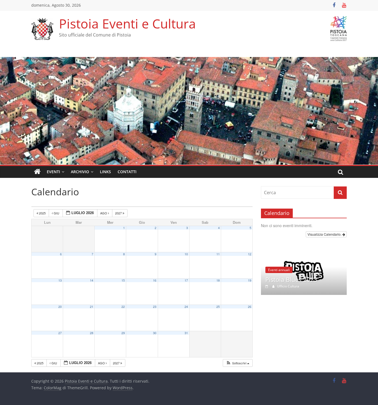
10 (186, 254)
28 (91, 333)
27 (60, 333)
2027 (119, 213)
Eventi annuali (279, 270)
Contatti (127, 171)
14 (91, 280)
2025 (42, 213)
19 (249, 280)
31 (186, 333)
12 (249, 254)
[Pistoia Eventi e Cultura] (189, 60)
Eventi (53, 171)
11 (218, 254)
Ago (104, 213)
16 (154, 280)
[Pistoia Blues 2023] (304, 250)
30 (154, 333)
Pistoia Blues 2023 (291, 279)
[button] (237, 363)
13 (60, 280)
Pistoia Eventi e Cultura (127, 23)
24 (186, 307)
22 (123, 307)
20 (60, 307)
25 (218, 307)
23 (154, 307)
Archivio (80, 171)
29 (123, 333)
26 (249, 307)
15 (123, 280)
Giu (56, 213)
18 (218, 280)
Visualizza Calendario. (324, 234)
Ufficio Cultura (288, 286)
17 (186, 280)
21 (91, 307)
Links (105, 171)
